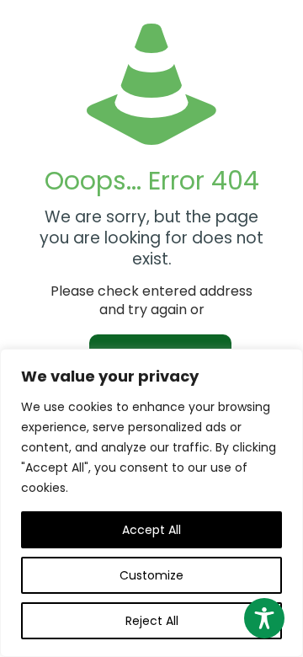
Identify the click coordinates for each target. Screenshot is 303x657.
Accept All (151, 529)
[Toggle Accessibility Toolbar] (264, 618)
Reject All (151, 620)
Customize (151, 575)
